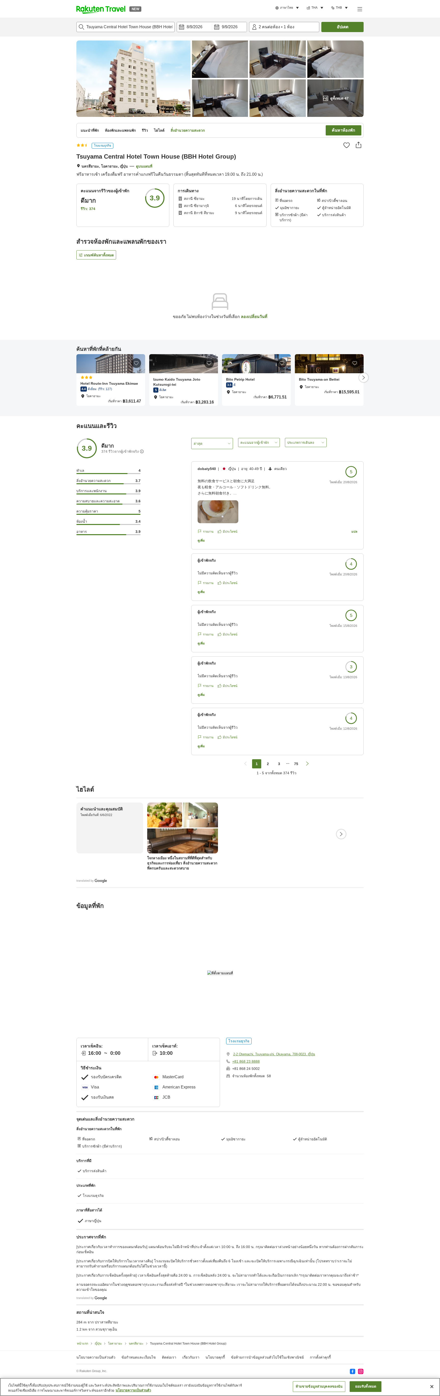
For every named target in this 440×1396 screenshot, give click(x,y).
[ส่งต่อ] (358, 145)
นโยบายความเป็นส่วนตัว (133, 1390)
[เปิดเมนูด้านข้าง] (359, 9)
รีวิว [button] (145, 130)
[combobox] (125, 27)
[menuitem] (287, 8)
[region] (220, 1387)
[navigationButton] (245, 763)
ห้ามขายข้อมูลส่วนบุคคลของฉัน (319, 1386)
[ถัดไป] (363, 377)
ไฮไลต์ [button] (159, 130)
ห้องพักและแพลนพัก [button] (120, 130)
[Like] (346, 145)
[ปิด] (431, 1386)
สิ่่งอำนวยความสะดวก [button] (188, 130)
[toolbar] (212, 27)
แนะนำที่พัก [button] (90, 130)
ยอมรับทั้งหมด (365, 1386)
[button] (100, 9)
